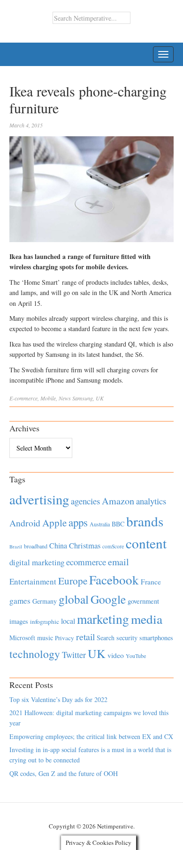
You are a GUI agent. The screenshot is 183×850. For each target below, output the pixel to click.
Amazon (118, 501)
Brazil (15, 546)
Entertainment (32, 581)
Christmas (84, 545)
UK (100, 398)
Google (108, 599)
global (74, 599)
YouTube (136, 655)
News (65, 398)
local (68, 621)
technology (34, 653)
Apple (54, 522)
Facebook (114, 579)
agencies (85, 501)
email (118, 561)
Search (105, 637)
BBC (118, 523)
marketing (103, 619)
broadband (35, 546)
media (146, 619)
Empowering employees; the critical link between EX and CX (91, 736)
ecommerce (86, 562)
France (151, 581)
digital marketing (36, 562)
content (146, 543)
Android (24, 523)
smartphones (156, 637)
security (126, 637)
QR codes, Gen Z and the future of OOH (63, 773)
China (58, 545)
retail (85, 636)
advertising (39, 499)
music (45, 637)
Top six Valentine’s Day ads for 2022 (58, 699)
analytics (151, 501)
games (19, 600)
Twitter (74, 654)
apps (78, 522)
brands (144, 521)
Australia (100, 524)
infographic (44, 621)
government (143, 601)
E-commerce (23, 398)
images (18, 621)
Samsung (82, 398)
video (115, 655)
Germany (44, 601)
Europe (72, 580)
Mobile (48, 398)
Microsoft (22, 637)
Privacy (64, 638)
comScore (113, 546)
